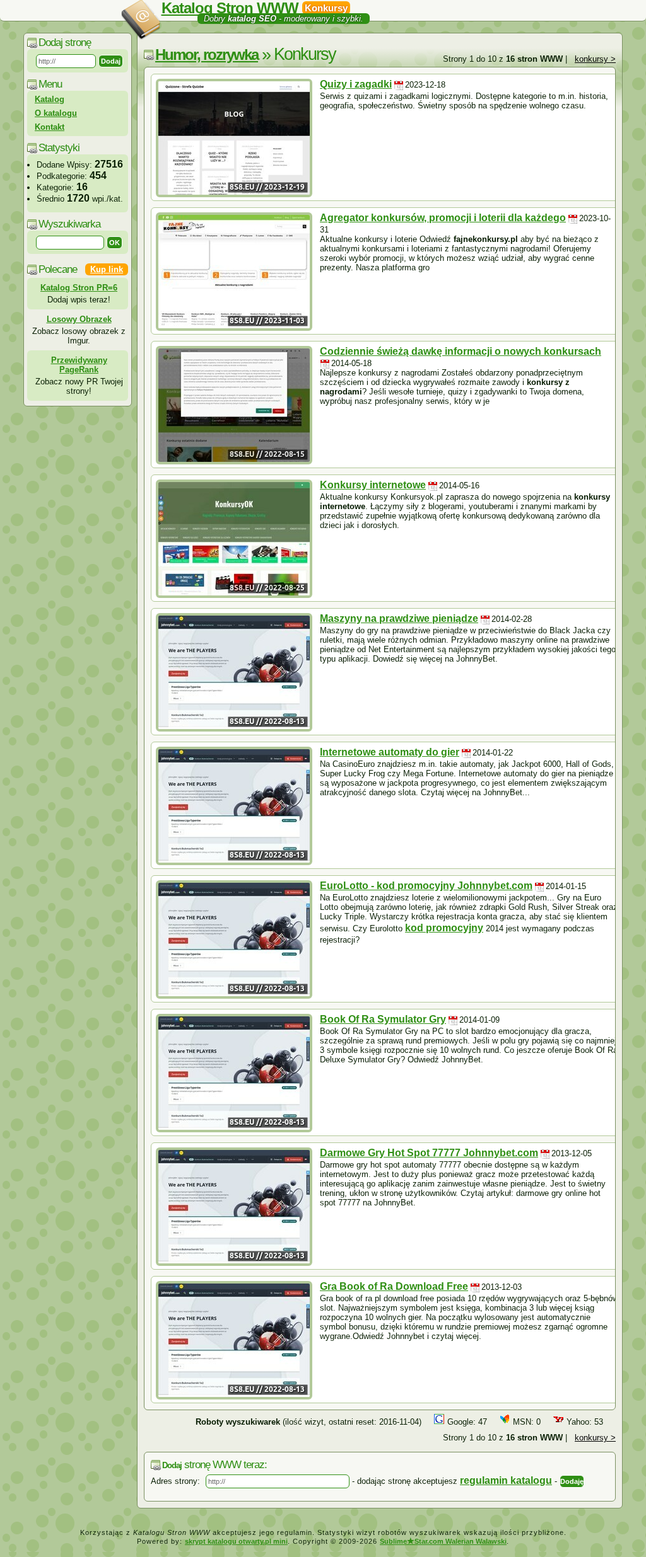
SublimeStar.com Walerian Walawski (443, 1541)
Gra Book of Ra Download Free (394, 1286)
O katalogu (56, 113)
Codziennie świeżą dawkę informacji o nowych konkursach (460, 351)
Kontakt (49, 127)
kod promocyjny (444, 927)
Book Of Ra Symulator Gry (383, 1019)
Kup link (106, 269)
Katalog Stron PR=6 (78, 287)
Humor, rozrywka (206, 54)
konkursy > (595, 59)
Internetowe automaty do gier (389, 752)
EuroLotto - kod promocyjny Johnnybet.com (426, 885)
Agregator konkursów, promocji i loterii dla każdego (443, 217)
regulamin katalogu (506, 1480)
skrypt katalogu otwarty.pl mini (236, 1541)
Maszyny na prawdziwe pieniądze (399, 618)
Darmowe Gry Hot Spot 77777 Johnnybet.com (429, 1152)
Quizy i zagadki (356, 84)
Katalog (49, 99)
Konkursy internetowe (373, 485)
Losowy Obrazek (79, 319)
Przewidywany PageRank (79, 364)
